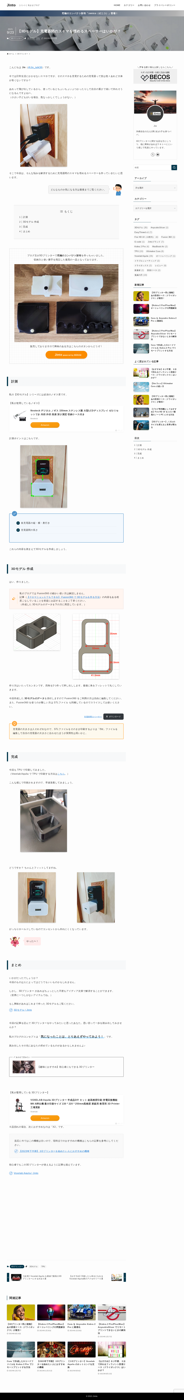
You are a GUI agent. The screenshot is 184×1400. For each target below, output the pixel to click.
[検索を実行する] (174, 167)
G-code (140, 242)
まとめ (26, 231)
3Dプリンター (16, 38)
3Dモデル (31, 38)
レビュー (160, 265)
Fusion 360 (168, 237)
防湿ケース (153, 270)
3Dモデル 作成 (31, 222)
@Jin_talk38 (35, 67)
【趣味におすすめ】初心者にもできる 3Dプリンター (66, 1067)
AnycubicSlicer (159, 227)
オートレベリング (165, 256)
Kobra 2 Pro (142, 246)
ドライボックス (143, 265)
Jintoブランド (156, 242)
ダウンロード (115, 717)
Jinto (11, 5)
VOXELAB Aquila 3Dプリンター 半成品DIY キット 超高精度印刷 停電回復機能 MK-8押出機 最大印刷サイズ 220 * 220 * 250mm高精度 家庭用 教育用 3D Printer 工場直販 (75, 1104)
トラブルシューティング (147, 261)
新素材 (139, 270)
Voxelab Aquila (144, 256)
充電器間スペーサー (93, 717)
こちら (61, 774)
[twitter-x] (153, 154)
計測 (25, 217)
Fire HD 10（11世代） (146, 237)
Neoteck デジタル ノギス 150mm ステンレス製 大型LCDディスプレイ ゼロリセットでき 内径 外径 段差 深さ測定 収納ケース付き (74, 412)
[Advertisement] (66, 1219)
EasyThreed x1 (143, 232)
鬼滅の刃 (141, 275)
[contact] (158, 154)
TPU (38, 38)
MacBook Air (160, 246)
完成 (25, 226)
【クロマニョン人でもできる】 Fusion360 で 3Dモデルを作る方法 (63, 597)
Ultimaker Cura (155, 251)
